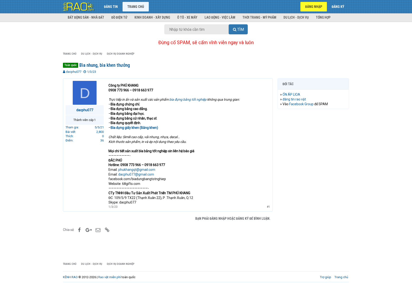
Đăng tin (111, 7)
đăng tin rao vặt (294, 99)
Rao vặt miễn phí (109, 277)
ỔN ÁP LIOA (291, 94)
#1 (268, 207)
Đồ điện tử (119, 17)
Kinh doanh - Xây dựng (152, 17)
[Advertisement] (313, 185)
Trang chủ (135, 7)
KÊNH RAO (70, 277)
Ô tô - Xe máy (187, 17)
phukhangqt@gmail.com (136, 170)
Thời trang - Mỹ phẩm (259, 17)
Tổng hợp (323, 17)
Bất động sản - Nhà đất (86, 17)
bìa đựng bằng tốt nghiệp (187, 99)
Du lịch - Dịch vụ (296, 17)
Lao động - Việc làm (220, 17)
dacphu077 (73, 71)
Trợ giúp (325, 277)
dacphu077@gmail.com (136, 174)
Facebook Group (301, 104)
